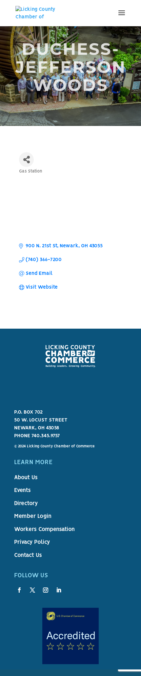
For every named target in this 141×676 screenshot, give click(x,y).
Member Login (32, 517)
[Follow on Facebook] (19, 590)
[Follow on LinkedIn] (58, 590)
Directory (26, 504)
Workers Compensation (44, 530)
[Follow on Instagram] (45, 590)
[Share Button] (26, 159)
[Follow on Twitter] (32, 590)
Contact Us (28, 556)
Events (22, 491)
